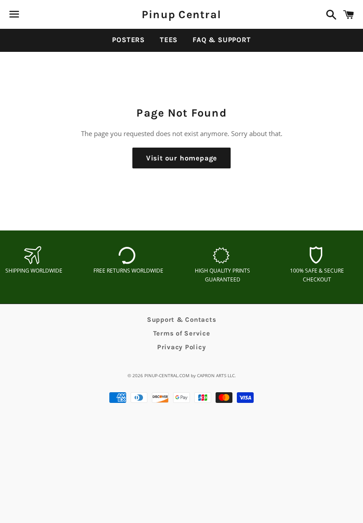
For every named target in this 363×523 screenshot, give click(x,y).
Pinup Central (181, 14)
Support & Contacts (181, 320)
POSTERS (128, 39)
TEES (169, 39)
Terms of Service (181, 333)
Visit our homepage (181, 158)
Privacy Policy (181, 347)
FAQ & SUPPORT (222, 39)
